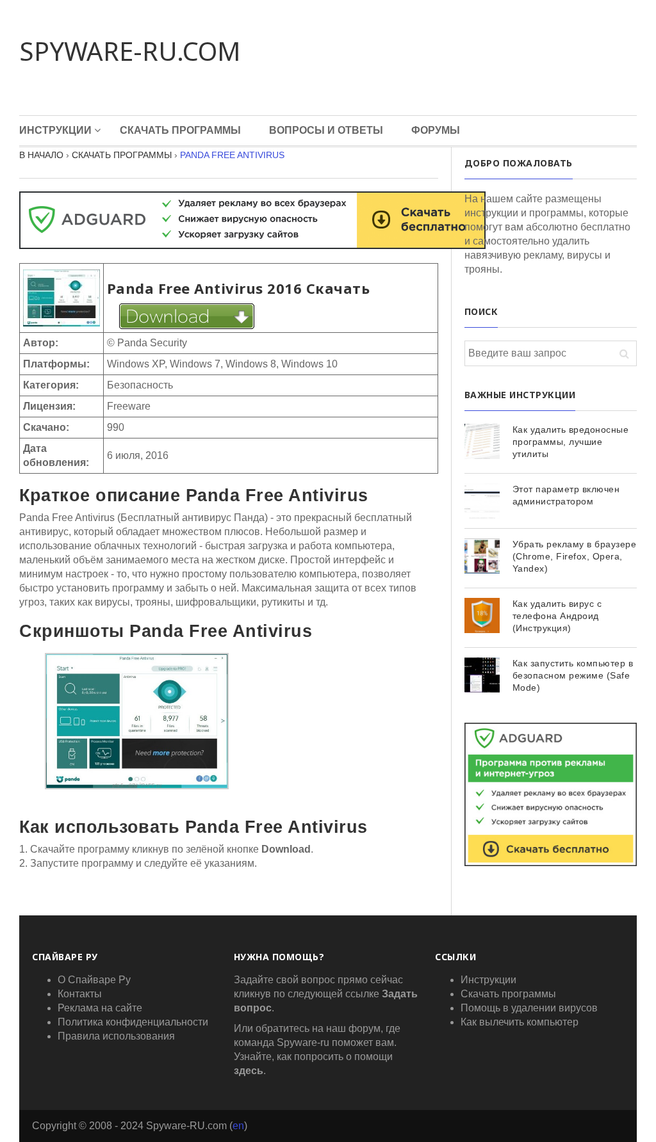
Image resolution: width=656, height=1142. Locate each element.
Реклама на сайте (100, 1007)
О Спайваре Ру (94, 979)
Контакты (80, 993)
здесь (248, 1070)
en (238, 1125)
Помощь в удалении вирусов (529, 1007)
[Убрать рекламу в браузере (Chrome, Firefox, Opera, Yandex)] (482, 556)
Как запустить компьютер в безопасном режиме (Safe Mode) (573, 675)
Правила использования (116, 1036)
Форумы (435, 130)
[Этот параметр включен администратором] (482, 501)
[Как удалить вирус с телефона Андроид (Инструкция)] (482, 615)
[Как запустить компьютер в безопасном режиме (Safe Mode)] (482, 675)
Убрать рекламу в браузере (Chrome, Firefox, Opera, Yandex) (574, 556)
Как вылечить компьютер (519, 1022)
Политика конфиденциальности (133, 1022)
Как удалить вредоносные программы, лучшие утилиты (570, 441)
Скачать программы (180, 130)
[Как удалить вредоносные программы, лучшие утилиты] (482, 441)
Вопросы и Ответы (326, 130)
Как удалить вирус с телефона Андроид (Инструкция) (557, 616)
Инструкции (55, 130)
